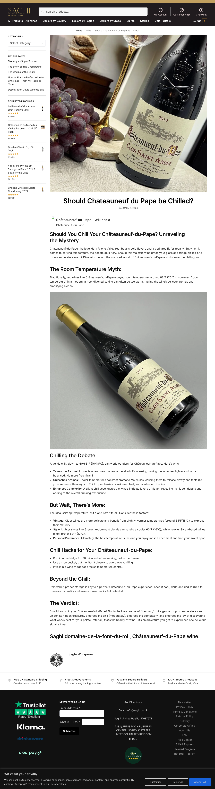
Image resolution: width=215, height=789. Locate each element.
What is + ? (69, 722)
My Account (160, 14)
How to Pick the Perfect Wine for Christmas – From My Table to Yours (26, 81)
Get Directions (133, 702)
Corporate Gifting (184, 725)
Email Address (69, 708)
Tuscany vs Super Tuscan (22, 61)
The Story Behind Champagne (24, 66)
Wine (88, 30)
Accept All (200, 781)
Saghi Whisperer (80, 654)
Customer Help (181, 14)
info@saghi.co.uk (137, 710)
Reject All (178, 781)
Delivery (185, 721)
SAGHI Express (185, 744)
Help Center (184, 739)
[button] (200, 21)
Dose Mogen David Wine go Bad (26, 89)
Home (79, 30)
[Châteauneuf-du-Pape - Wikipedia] (128, 222)
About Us (184, 730)
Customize (155, 781)
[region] (107, 779)
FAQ (184, 735)
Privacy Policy (184, 707)
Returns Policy (185, 716)
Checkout (201, 14)
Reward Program (185, 749)
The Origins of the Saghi (21, 71)
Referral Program (184, 753)
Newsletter (184, 702)
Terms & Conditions (185, 711)
